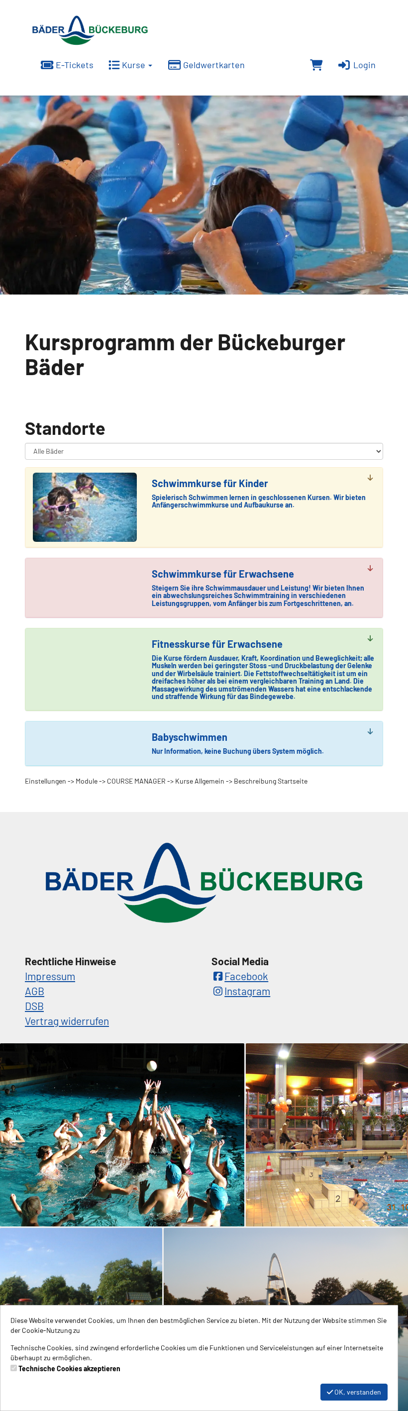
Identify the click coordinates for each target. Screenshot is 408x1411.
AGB (34, 991)
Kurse (133, 64)
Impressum (50, 976)
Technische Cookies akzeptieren (69, 1368)
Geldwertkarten (213, 64)
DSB (34, 1006)
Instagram (247, 991)
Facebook (246, 976)
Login (363, 64)
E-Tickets (74, 64)
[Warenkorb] (316, 65)
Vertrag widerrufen (67, 1020)
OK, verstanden (357, 1392)
